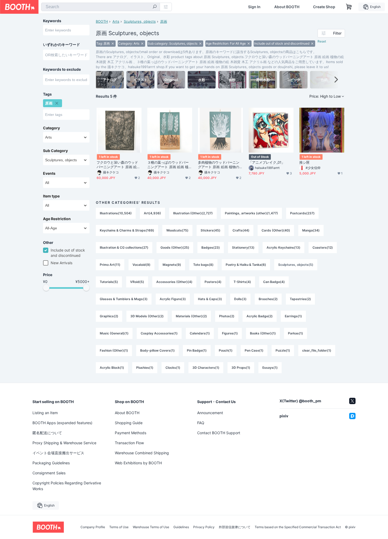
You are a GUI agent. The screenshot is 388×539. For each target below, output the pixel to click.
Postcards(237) (302, 213)
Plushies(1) (144, 368)
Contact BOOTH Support (218, 433)
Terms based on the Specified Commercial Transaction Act (298, 527)
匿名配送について (47, 433)
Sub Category (55, 151)
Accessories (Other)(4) (174, 282)
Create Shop (324, 7)
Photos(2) (226, 316)
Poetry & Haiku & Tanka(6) (246, 265)
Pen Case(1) (254, 350)
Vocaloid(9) (141, 265)
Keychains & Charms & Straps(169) (127, 230)
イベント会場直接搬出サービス (58, 453)
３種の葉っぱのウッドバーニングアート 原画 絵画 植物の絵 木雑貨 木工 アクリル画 (169, 164)
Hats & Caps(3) (210, 299)
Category (51, 128)
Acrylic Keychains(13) (283, 247)
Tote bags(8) (203, 265)
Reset (322, 41)
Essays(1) (270, 368)
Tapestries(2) (300, 299)
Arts (115, 21)
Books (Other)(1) (263, 333)
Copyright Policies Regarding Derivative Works (66, 486)
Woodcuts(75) (177, 230)
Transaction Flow (129, 443)
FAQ (200, 422)
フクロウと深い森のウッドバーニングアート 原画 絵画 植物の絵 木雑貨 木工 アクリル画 (119, 164)
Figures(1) (230, 333)
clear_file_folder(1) (316, 350)
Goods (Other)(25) (174, 247)
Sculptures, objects (140, 21)
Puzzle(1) (283, 350)
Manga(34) (311, 230)
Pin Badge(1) (197, 350)
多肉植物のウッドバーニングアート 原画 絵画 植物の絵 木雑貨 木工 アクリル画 (220, 164)
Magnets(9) (172, 265)
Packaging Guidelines (51, 463)
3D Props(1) (240, 368)
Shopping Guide (129, 422)
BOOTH (102, 21)
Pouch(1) (226, 350)
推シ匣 (304, 162)
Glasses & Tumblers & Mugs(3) (124, 299)
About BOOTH (286, 7)
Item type (51, 196)
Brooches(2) (268, 299)
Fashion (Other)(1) (114, 350)
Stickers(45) (210, 230)
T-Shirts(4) (242, 282)
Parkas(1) (295, 333)
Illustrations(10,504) (116, 213)
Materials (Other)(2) (191, 316)
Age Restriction (57, 219)
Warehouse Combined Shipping (142, 453)
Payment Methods (130, 433)
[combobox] (100, 7)
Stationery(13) (243, 247)
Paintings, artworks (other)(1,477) (251, 213)
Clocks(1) (172, 368)
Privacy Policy (204, 527)
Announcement (210, 412)
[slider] (46, 288)
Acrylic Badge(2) (260, 316)
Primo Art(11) (110, 265)
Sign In (254, 7)
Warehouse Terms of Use (151, 527)
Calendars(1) (200, 333)
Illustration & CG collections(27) (124, 247)
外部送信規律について (234, 527)
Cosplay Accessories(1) (159, 333)
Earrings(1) (293, 316)
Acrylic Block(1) (112, 368)
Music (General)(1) (114, 333)
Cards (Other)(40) (276, 230)
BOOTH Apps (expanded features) (62, 422)
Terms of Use (119, 527)
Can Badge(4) (274, 282)
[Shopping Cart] (349, 7)
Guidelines (181, 527)
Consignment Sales (48, 473)
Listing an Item (45, 412)
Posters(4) (213, 282)
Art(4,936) (152, 213)
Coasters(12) (323, 247)
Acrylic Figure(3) (173, 299)
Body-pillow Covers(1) (157, 350)
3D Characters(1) (205, 368)
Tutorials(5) (109, 282)
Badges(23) (210, 247)
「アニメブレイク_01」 (267, 162)
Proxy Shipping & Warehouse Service (64, 443)
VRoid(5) (137, 282)
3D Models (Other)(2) (147, 316)
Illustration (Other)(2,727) (193, 213)
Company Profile (93, 527)
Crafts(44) (241, 230)
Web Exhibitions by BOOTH (138, 463)
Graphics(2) (109, 316)
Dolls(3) (240, 299)
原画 (163, 21)
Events (49, 173)
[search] (155, 7)
